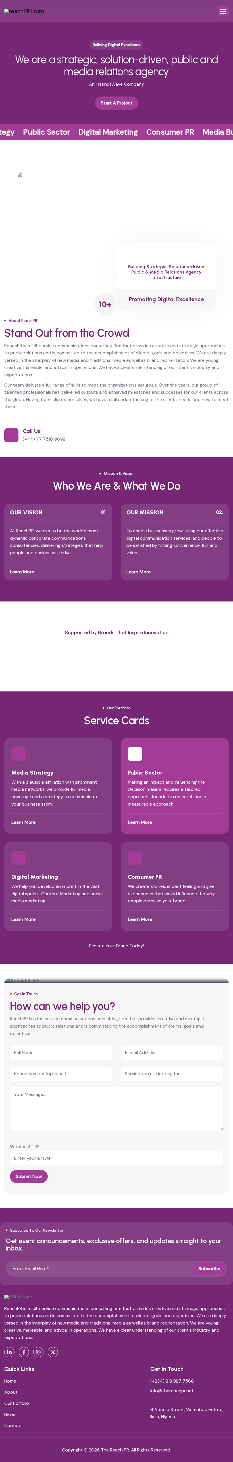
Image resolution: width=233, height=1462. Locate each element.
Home (10, 1381)
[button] (223, 11)
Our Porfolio (16, 1403)
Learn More (22, 572)
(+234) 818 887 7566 (172, 1381)
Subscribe (209, 1269)
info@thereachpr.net (172, 1391)
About (11, 1392)
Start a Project (117, 103)
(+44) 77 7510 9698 (44, 439)
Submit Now (29, 1176)
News (9, 1414)
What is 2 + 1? (24, 1146)
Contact (13, 1425)
